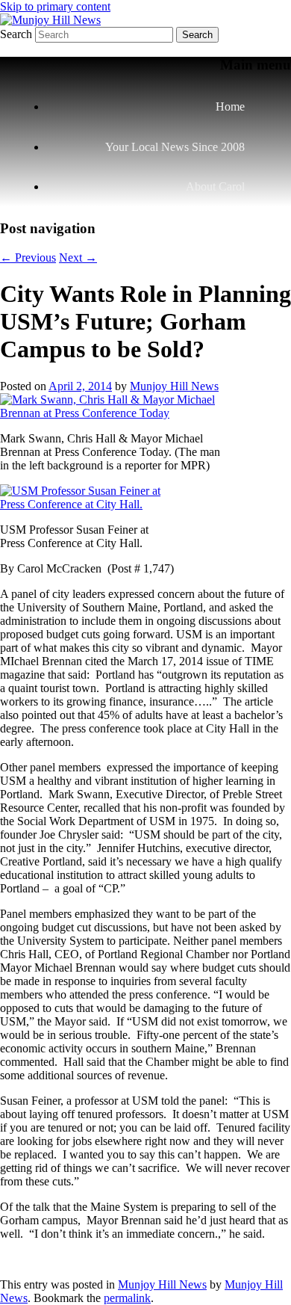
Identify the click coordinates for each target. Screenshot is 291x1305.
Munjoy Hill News (174, 386)
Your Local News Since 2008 (175, 147)
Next (78, 257)
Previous (28, 257)
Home (230, 106)
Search (16, 34)
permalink (127, 1298)
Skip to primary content (55, 6)
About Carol (215, 186)
